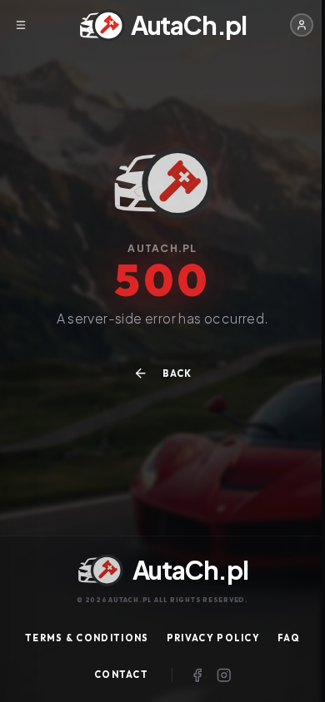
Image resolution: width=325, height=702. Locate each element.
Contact (121, 674)
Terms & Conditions (87, 638)
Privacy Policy (213, 638)
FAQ (289, 638)
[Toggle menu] (20, 25)
